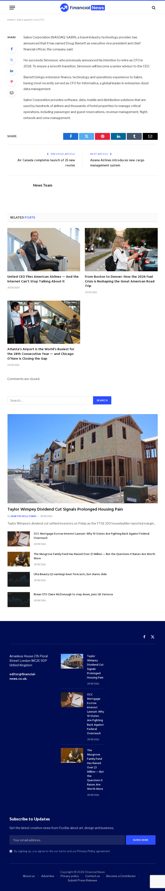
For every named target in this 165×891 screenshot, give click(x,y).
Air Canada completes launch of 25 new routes (46, 163)
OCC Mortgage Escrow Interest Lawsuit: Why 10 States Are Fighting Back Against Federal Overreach (91, 536)
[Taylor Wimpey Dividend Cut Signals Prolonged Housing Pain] (83, 458)
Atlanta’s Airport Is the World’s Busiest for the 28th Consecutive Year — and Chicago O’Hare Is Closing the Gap (40, 354)
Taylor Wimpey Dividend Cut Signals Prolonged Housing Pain (65, 510)
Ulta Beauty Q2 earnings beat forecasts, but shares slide (70, 574)
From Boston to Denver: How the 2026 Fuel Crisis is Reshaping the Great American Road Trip (119, 282)
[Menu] (12, 7)
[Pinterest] (11, 81)
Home (11, 19)
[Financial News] (82, 8)
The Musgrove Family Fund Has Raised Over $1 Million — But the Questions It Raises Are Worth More (94, 556)
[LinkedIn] (11, 70)
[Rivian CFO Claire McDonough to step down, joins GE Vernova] (19, 599)
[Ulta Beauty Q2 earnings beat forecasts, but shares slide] (19, 579)
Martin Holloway (24, 516)
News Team (42, 185)
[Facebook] (11, 49)
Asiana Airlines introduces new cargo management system (117, 163)
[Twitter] (11, 60)
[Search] (153, 7)
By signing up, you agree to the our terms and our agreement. (61, 851)
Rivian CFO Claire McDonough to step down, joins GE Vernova (73, 594)
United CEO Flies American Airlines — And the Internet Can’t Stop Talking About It (43, 279)
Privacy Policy (86, 851)
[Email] (11, 92)
